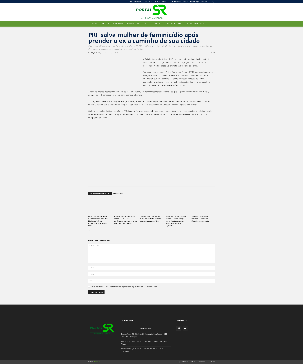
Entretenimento (118, 24)
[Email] (112, 181)
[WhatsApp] (107, 181)
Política (157, 24)
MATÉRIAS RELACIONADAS (100, 193)
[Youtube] (185, 328)
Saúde (139, 24)
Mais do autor (118, 193)
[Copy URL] (123, 181)
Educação (105, 24)
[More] (128, 181)
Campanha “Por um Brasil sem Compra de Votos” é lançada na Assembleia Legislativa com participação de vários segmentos (176, 221)
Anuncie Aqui (194, 2)
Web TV (185, 2)
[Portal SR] (151, 12)
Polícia (147, 24)
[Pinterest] (101, 181)
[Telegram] (118, 181)
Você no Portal (169, 24)
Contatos (204, 2)
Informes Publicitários (195, 24)
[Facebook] (90, 181)
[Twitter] (96, 181)
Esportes (130, 24)
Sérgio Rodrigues (97, 53)
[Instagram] (178, 328)
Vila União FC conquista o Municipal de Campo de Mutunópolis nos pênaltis (200, 218)
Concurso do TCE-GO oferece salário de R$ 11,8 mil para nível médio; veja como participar (150, 218)
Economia (94, 24)
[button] (213, 1)
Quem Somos (176, 2)
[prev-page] (89, 230)
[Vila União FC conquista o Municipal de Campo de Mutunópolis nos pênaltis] (203, 206)
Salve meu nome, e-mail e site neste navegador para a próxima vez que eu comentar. (124, 287)
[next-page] (93, 230)
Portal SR (97, 362)
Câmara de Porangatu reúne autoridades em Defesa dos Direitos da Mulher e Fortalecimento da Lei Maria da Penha (98, 221)
